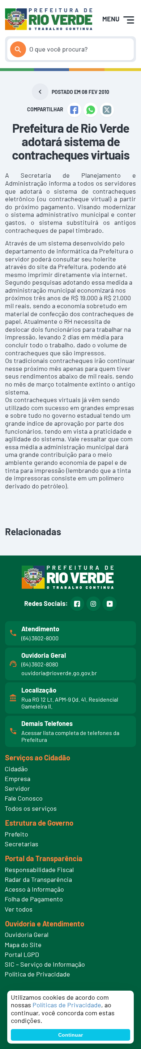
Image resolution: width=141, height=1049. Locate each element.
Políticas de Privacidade (67, 1005)
